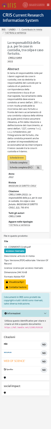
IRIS (4, 29)
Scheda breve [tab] (17, 157)
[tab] (38, 167)
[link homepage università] (34, 5)
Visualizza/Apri (16, 281)
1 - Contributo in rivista (30, 29)
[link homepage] (10, 5)
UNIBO (12, 29)
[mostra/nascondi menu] (48, 5)
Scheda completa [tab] (18, 162)
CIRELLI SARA (15, 57)
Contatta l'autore (17, 287)
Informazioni (13, 313)
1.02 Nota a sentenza (15, 32)
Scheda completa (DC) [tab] (21, 167)
